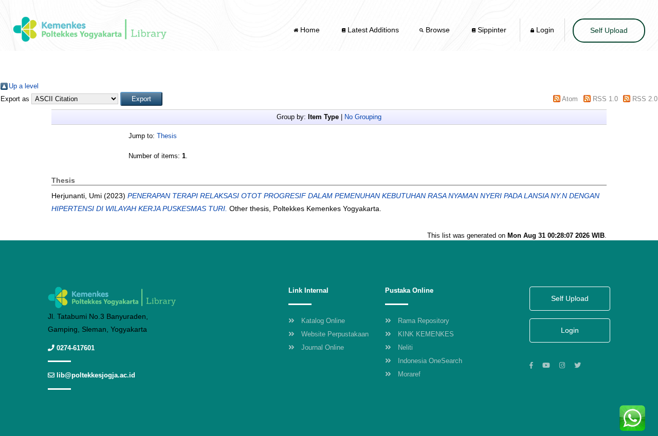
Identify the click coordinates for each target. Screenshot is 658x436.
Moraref (409, 374)
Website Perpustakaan (335, 334)
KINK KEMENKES (426, 334)
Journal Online (322, 347)
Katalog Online (323, 321)
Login (544, 30)
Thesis (167, 136)
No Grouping (362, 117)
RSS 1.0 (605, 99)
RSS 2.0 (644, 99)
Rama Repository (423, 321)
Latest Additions (372, 30)
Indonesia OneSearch (430, 361)
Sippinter (491, 30)
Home (310, 30)
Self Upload (609, 30)
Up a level (24, 86)
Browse (438, 30)
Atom (570, 99)
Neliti (405, 347)
